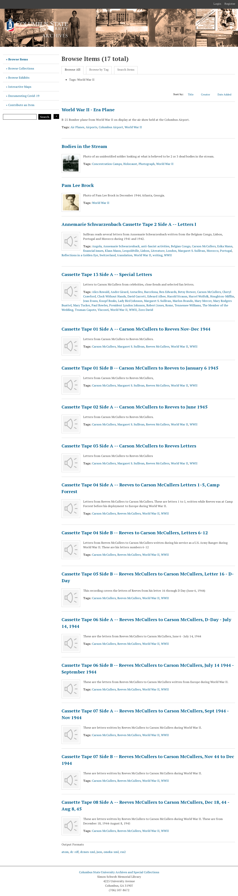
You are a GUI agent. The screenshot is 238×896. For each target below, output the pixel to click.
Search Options (56, 116)
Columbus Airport (111, 127)
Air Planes (77, 127)
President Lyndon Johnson (127, 305)
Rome (169, 305)
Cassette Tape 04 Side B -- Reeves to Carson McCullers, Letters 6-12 (135, 533)
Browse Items (18, 59)
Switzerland (107, 255)
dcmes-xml (87, 852)
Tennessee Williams (187, 305)
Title (191, 94)
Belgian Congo (180, 246)
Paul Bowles (99, 305)
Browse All (72, 70)
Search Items (125, 70)
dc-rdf (74, 852)
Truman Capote (85, 310)
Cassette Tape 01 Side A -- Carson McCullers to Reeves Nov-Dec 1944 (136, 329)
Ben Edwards (167, 292)
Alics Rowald (100, 292)
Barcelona (151, 292)
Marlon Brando (183, 301)
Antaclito (136, 292)
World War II (133, 127)
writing (158, 255)
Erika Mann (224, 246)
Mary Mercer (203, 301)
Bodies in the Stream (84, 146)
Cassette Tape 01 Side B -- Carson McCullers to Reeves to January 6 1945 (140, 368)
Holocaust (130, 164)
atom (65, 852)
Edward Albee (156, 296)
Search (44, 117)
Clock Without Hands (111, 296)
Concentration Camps (107, 164)
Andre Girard (119, 292)
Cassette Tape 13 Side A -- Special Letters (107, 274)
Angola (97, 246)
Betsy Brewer (187, 292)
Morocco (212, 251)
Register (229, 3)
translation (124, 255)
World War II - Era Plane (88, 110)
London (171, 251)
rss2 (123, 852)
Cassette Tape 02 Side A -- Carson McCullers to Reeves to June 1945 (135, 407)
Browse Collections (21, 68)
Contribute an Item (21, 105)
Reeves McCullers (157, 346)
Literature (158, 251)
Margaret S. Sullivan (191, 251)
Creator (205, 94)
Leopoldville (130, 251)
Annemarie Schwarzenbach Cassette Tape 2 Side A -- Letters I (129, 224)
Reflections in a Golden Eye (80, 255)
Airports (91, 127)
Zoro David (145, 310)
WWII (168, 255)
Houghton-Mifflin (222, 296)
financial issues (93, 251)
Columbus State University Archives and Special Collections (119, 872)
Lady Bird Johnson (130, 301)
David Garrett (136, 296)
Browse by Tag (99, 70)
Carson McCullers (204, 246)
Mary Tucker (81, 305)
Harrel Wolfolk (199, 296)
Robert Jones (155, 305)
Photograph (147, 164)
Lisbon (144, 251)
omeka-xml (111, 852)
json (99, 852)
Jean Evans (90, 301)
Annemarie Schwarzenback (121, 246)
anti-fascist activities (155, 246)
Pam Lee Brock (78, 185)
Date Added (224, 94)
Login (217, 3)
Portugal (226, 251)
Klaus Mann (113, 251)
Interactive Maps (19, 87)
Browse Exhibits (18, 77)
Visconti (103, 310)
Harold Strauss (177, 296)
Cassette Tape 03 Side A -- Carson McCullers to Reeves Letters (129, 446)
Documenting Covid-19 (23, 96)
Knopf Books (107, 301)
